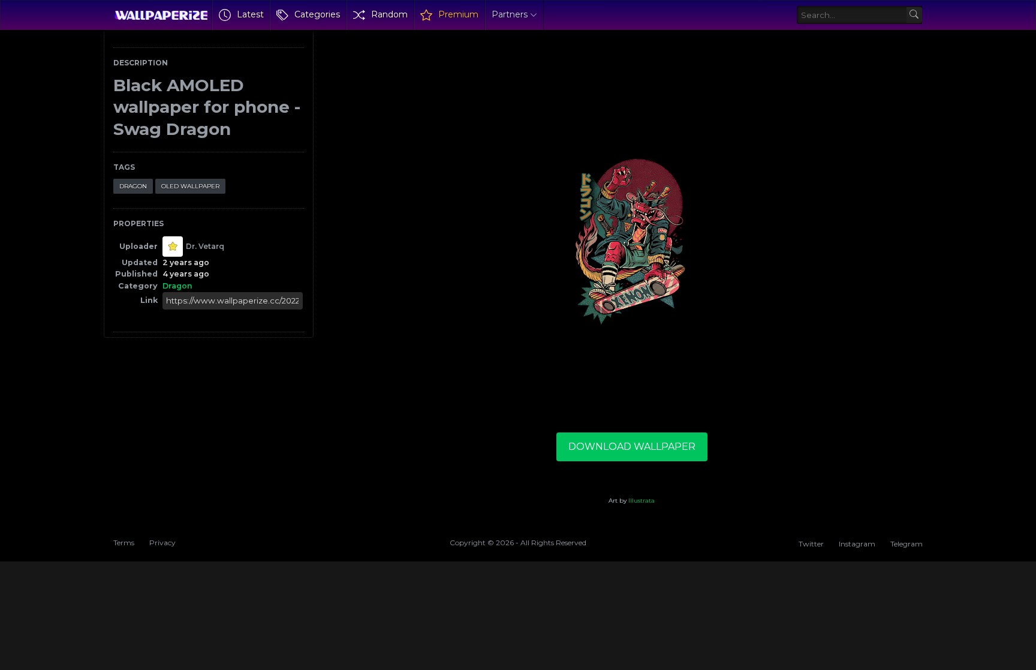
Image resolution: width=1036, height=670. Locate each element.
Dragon (133, 186)
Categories (317, 14)
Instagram (857, 543)
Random (389, 14)
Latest (250, 14)
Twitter (811, 543)
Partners (510, 14)
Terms (123, 542)
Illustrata (641, 500)
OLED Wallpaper (190, 186)
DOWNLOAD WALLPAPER (631, 446)
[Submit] (915, 15)
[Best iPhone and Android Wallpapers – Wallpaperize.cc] (161, 15)
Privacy (162, 542)
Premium (458, 14)
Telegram (906, 543)
